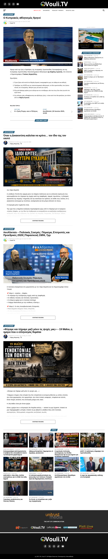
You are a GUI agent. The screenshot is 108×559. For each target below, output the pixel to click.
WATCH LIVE (37, 10)
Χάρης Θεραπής (14, 143)
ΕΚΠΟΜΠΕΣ (46, 10)
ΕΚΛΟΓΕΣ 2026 (70, 10)
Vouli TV (12, 23)
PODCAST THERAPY (58, 10)
